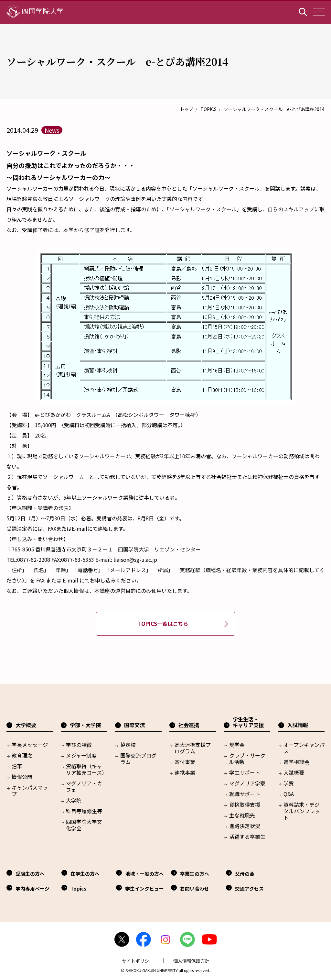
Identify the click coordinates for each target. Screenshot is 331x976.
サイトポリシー (138, 960)
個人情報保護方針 (191, 960)
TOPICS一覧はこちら (163, 623)
